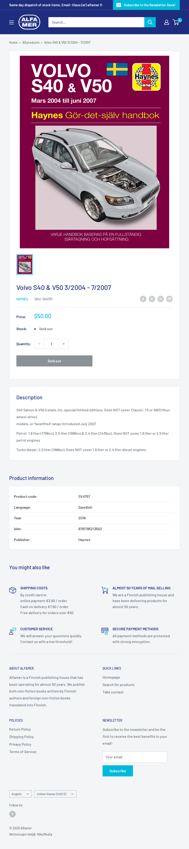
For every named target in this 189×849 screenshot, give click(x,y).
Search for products (119, 684)
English (16, 794)
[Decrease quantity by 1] (39, 344)
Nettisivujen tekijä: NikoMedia (30, 834)
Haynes (22, 299)
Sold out (54, 361)
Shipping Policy (21, 736)
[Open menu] (11, 22)
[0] (176, 22)
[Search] (150, 22)
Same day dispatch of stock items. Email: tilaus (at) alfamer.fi (55, 5)
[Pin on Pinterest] (152, 298)
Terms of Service (22, 751)
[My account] (166, 22)
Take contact (113, 692)
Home (13, 42)
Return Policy (20, 729)
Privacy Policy (20, 744)
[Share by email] (169, 298)
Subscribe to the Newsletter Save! (150, 5)
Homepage (111, 677)
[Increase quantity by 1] (63, 344)
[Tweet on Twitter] (160, 298)
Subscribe (117, 771)
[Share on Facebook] (143, 298)
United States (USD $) (51, 794)
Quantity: (23, 343)
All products (30, 42)
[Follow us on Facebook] (12, 814)
